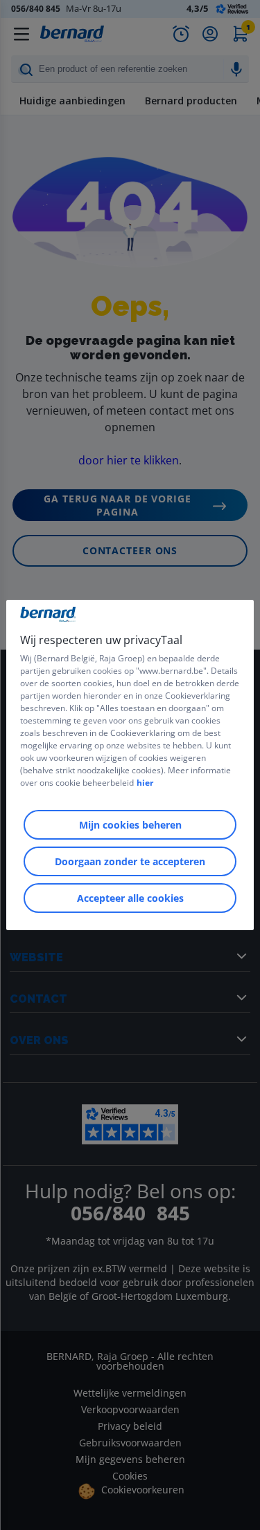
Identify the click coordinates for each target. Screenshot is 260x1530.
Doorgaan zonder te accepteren (130, 861)
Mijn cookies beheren (130, 824)
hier (145, 782)
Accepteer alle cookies (130, 898)
